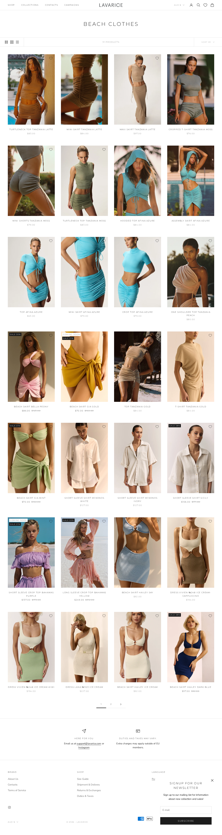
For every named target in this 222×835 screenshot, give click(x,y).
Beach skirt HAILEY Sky (137, 592)
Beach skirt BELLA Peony (31, 406)
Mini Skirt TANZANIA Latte (84, 129)
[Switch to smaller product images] (11, 42)
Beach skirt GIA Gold (84, 406)
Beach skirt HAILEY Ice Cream (137, 687)
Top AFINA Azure (31, 312)
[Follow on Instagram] (9, 807)
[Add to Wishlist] (51, 58)
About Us (13, 779)
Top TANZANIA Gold (137, 406)
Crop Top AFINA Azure (137, 312)
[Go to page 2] (121, 704)
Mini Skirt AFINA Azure (84, 312)
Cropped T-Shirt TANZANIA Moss (191, 129)
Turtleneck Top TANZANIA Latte (31, 129)
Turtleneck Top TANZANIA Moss (84, 221)
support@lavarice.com (89, 743)
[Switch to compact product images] (17, 42)
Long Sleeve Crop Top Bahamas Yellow (84, 594)
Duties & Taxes (85, 796)
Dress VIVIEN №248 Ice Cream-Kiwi (31, 687)
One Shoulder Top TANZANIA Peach (190, 314)
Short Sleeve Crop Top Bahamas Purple (31, 594)
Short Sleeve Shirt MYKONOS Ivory (137, 499)
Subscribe (186, 820)
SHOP (11, 5)
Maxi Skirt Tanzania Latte (138, 129)
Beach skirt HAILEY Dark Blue (190, 687)
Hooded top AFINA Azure (137, 221)
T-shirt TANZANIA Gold (190, 406)
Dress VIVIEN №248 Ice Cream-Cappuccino (190, 594)
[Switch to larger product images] (6, 42)
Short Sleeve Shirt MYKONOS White (84, 499)
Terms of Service (17, 790)
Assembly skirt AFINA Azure (191, 221)
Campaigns (71, 5)
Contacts (51, 5)
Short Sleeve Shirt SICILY (190, 498)
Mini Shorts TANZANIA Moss (31, 221)
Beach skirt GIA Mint (31, 498)
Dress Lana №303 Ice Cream (84, 687)
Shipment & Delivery (88, 784)
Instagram (84, 747)
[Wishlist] (205, 5)
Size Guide (83, 779)
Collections (30, 5)
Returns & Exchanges (89, 790)
